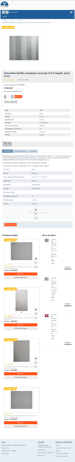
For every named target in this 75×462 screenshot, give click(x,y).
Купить (19, 96)
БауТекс (42, 117)
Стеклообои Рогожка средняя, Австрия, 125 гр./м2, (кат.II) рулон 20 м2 (21, 367)
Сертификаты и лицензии (9, 451)
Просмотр (36, 209)
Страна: (7, 135)
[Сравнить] (9, 144)
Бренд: (7, 117)
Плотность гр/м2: (11, 126)
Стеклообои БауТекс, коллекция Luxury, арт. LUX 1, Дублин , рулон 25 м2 (21, 416)
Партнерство (5, 448)
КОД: (6, 110)
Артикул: (8, 113)
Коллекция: (9, 120)
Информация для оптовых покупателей (13, 445)
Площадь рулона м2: (13, 129)
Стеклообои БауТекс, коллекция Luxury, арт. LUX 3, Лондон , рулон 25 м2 (54, 324)
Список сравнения (61, 456)
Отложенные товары (62, 453)
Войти (57, 445)
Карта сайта (5, 453)
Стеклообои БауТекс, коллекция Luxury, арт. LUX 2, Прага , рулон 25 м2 (54, 286)
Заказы (58, 451)
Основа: (8, 123)
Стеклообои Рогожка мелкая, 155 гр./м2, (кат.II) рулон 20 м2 (19, 318)
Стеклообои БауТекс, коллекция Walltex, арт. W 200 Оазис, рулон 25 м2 (21, 267)
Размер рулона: (11, 132)
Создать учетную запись (63, 448)
